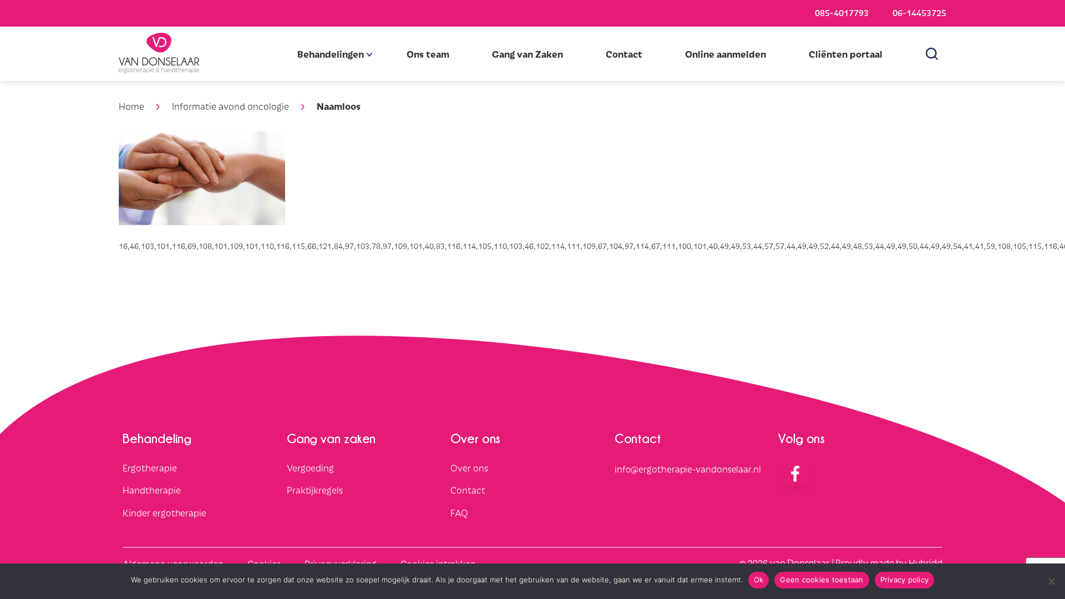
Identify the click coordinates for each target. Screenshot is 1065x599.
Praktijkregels (315, 490)
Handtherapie (151, 490)
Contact (624, 53)
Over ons (469, 467)
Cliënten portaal (846, 53)
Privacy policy (904, 579)
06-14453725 (919, 12)
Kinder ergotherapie (164, 513)
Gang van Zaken (527, 53)
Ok (759, 579)
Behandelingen (330, 53)
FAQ (459, 513)
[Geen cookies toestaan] (1051, 581)
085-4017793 (842, 12)
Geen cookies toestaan (821, 579)
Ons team (428, 53)
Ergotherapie (149, 467)
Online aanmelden (725, 53)
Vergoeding (310, 467)
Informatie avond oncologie (230, 106)
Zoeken (935, 54)
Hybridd (925, 562)
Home (131, 106)
